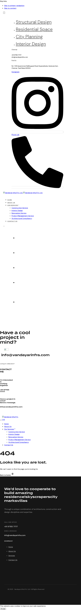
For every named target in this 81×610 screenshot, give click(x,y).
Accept (3, 609)
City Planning (29, 37)
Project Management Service (23, 216)
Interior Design (31, 44)
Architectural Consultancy (22, 218)
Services (11, 555)
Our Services (12, 205)
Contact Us (12, 221)
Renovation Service (19, 213)
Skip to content (10, 8)
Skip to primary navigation (14, 5)
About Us (11, 202)
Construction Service (20, 208)
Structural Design (34, 22)
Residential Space (34, 29)
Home (9, 200)
